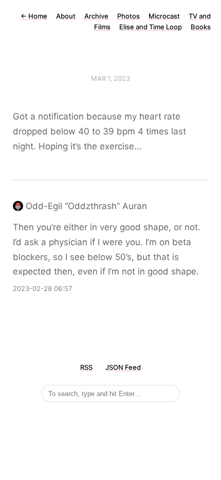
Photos (128, 16)
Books (201, 27)
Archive (96, 16)
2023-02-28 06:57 (42, 288)
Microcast (164, 16)
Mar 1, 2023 (110, 78)
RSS (86, 367)
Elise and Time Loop (150, 27)
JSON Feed (123, 367)
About (66, 16)
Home (34, 16)
